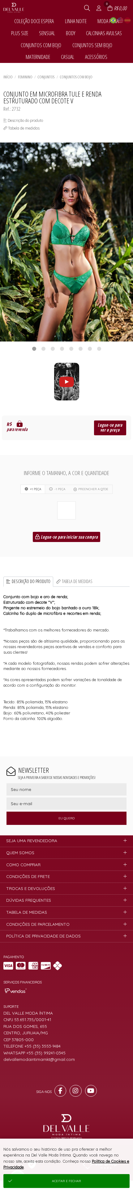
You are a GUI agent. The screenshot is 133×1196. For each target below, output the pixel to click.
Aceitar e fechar (66, 1181)
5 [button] (71, 349)
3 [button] (52, 349)
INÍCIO (8, 77)
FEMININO (25, 77)
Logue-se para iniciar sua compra (69, 537)
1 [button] (34, 349)
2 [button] (43, 349)
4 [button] (62, 349)
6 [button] (80, 349)
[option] (66, 242)
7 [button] (90, 349)
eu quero (66, 818)
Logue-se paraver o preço (110, 427)
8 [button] (99, 349)
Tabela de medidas (77, 581)
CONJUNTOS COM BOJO (76, 77)
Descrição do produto (31, 581)
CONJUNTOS (45, 77)
